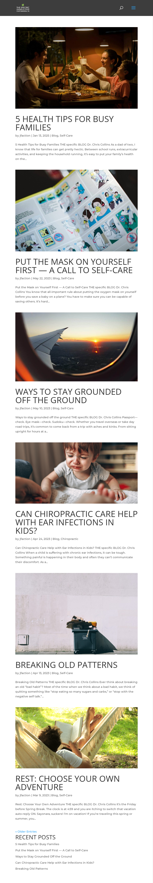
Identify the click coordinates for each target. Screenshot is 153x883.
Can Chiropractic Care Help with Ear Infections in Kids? (76, 522)
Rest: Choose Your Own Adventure (67, 782)
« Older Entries (26, 831)
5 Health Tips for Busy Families (64, 123)
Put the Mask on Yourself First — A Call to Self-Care (74, 266)
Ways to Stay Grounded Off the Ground (68, 396)
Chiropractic (69, 539)
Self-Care (66, 135)
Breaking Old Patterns (66, 664)
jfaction (25, 135)
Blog (55, 135)
